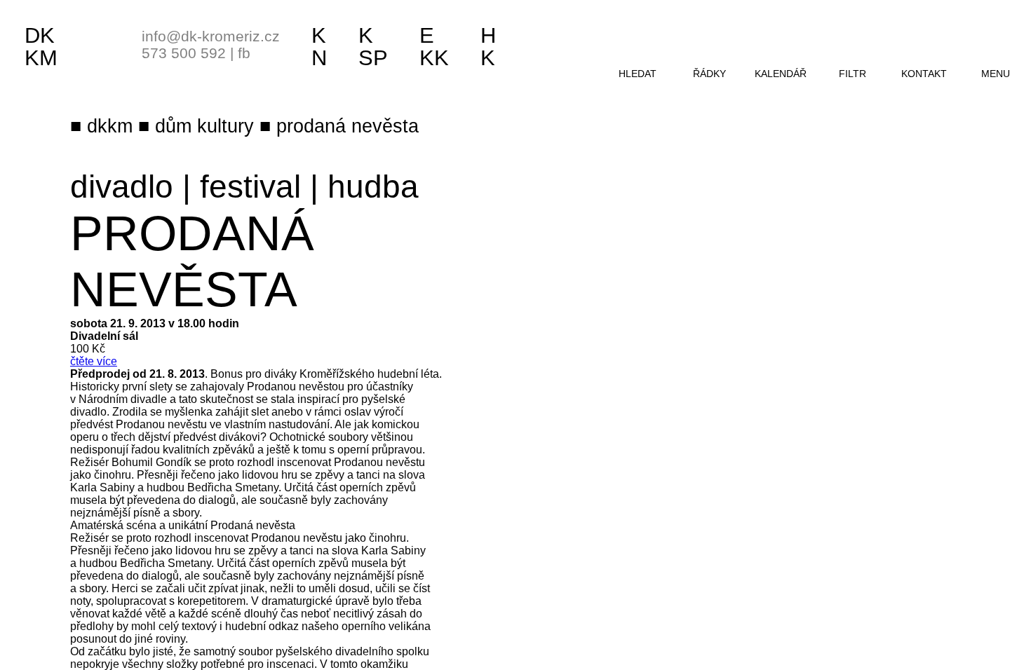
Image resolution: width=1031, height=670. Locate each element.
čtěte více (93, 361)
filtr (852, 73)
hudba (373, 186)
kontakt (924, 73)
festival (250, 186)
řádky (709, 73)
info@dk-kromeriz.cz (211, 36)
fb (244, 53)
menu (995, 73)
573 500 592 (184, 53)
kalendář (781, 73)
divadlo (121, 186)
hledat (637, 73)
